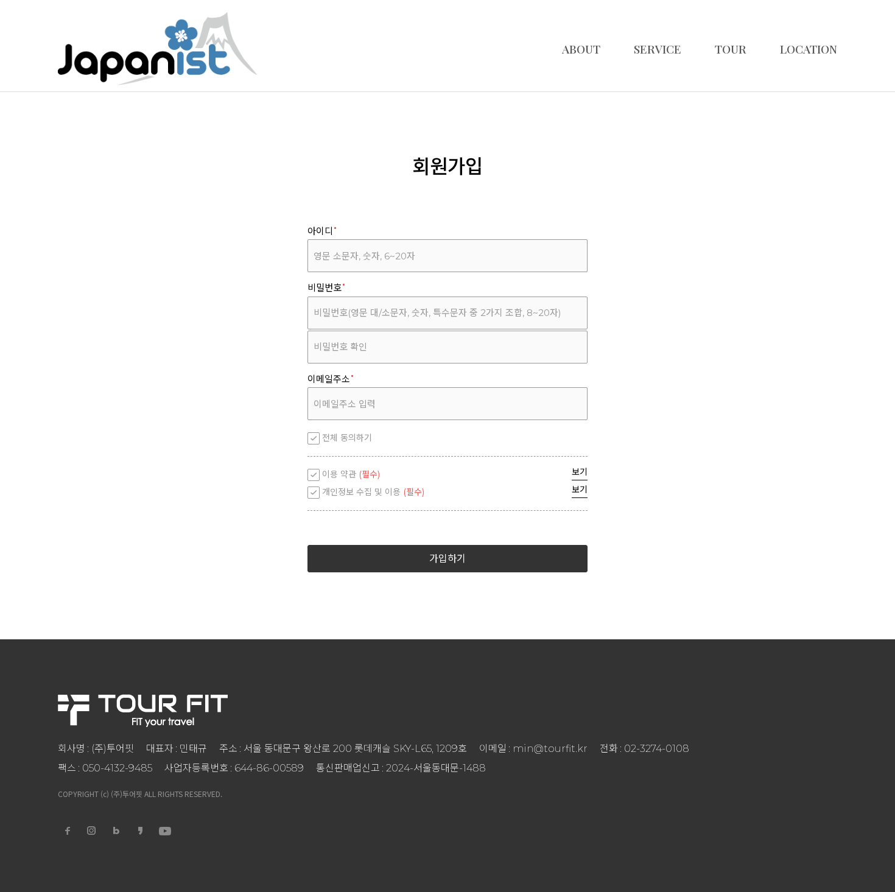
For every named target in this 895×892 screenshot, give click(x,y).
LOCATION (808, 49)
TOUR (730, 49)
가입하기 (447, 558)
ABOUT (581, 49)
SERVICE (657, 49)
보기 (580, 471)
